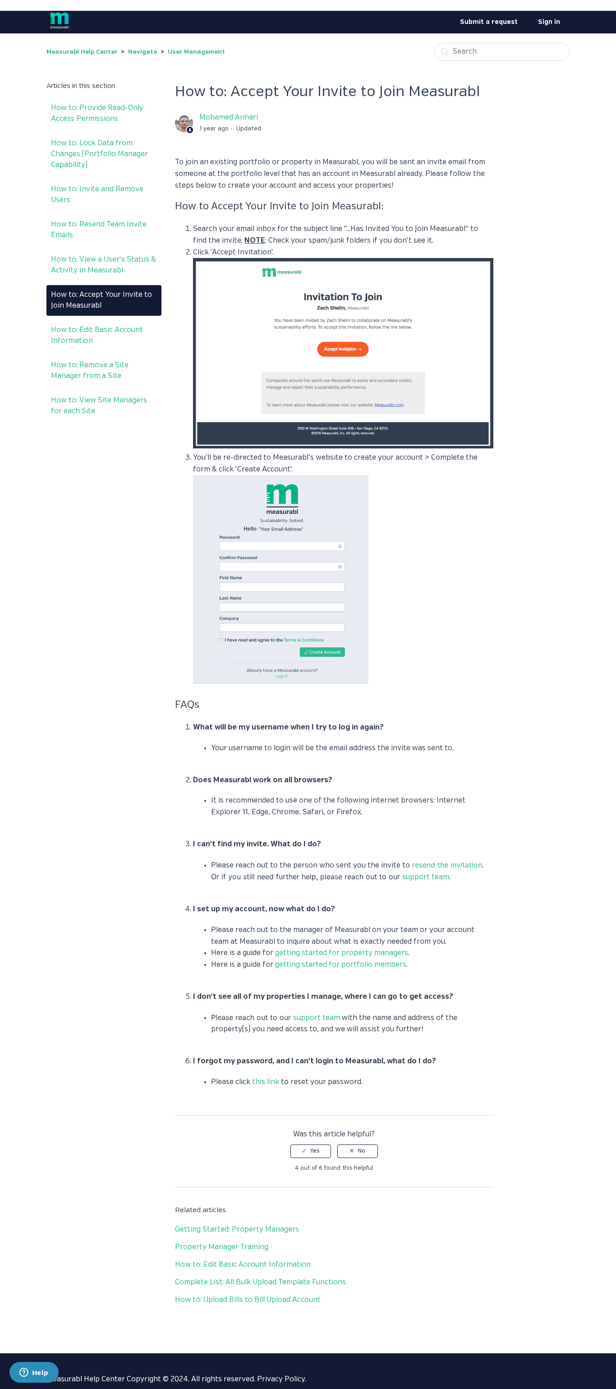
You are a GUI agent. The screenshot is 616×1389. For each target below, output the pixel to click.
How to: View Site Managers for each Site (99, 406)
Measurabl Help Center (81, 52)
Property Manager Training (221, 1247)
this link (266, 1082)
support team (425, 877)
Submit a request (489, 22)
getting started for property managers (341, 953)
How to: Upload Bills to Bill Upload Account (248, 1300)
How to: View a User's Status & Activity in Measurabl (103, 265)
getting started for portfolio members (340, 965)
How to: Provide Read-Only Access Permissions (97, 113)
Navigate (142, 52)
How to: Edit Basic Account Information (97, 335)
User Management (196, 52)
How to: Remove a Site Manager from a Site (90, 370)
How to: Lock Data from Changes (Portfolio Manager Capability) (99, 154)
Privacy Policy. (281, 1379)
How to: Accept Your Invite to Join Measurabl (101, 300)
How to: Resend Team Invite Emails (99, 230)
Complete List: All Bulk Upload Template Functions (260, 1282)
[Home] (59, 29)
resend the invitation (447, 864)
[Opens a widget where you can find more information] (34, 1373)
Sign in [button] (549, 22)
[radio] (310, 1151)
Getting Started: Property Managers (237, 1229)
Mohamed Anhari (228, 117)
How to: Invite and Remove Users (97, 194)
